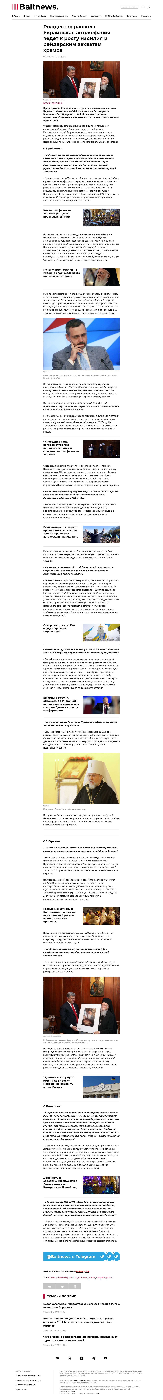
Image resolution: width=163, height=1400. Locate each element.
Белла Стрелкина (52, 103)
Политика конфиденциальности (27, 1376)
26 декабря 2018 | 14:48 (55, 1330)
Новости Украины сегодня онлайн (72, 1278)
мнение (92, 1278)
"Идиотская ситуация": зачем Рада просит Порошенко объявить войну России (59, 1082)
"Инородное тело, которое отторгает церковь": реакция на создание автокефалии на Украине (61, 448)
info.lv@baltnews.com (67, 1391)
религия (109, 1278)
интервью (100, 1278)
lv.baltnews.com (80, 1380)
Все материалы (129, 7)
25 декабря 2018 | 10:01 (55, 1312)
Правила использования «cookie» (28, 1380)
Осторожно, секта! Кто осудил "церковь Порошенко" (59, 628)
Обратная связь (21, 1389)
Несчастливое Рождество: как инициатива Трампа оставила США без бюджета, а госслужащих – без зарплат (78, 1322)
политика (52, 1278)
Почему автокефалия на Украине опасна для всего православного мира (61, 273)
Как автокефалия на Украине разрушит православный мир (57, 213)
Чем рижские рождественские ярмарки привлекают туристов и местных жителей (80, 1338)
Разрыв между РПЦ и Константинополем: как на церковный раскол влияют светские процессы (59, 915)
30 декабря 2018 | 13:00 (55, 1345)
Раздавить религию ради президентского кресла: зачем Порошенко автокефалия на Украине (60, 532)
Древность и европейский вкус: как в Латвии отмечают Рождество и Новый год (60, 1182)
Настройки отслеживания (25, 1385)
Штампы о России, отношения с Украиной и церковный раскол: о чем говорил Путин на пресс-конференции (61, 704)
